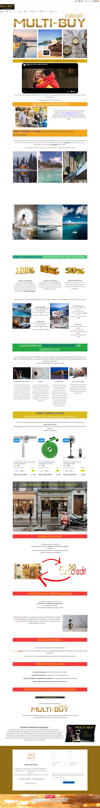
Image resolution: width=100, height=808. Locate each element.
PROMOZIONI (20, 11)
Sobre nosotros (12, 11)
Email (70, 755)
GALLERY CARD (36, 11)
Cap (69, 758)
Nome (53, 751)
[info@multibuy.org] (84, 1)
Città (53, 758)
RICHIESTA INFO (45, 11)
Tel (52, 755)
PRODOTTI (28, 11)
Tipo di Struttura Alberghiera (56, 762)
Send (69, 782)
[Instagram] (80, 1)
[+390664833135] (82, 1)
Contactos (54, 11)
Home (4, 11)
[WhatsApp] (78, 1)
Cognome (70, 751)
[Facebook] (75, 1)
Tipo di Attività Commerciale (73, 762)
